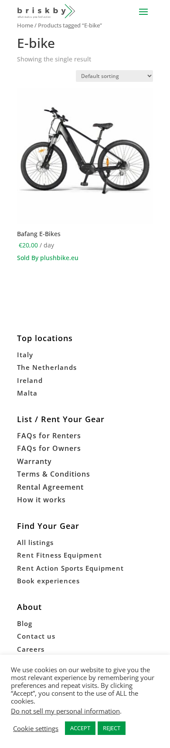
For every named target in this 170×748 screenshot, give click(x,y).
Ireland (30, 380)
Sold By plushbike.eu (47, 258)
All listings (35, 542)
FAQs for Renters (49, 435)
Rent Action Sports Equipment (70, 568)
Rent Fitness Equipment (59, 555)
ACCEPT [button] (80, 728)
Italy (25, 354)
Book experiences (48, 580)
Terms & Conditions (53, 474)
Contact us (36, 636)
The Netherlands (47, 367)
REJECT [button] (111, 728)
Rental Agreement (50, 487)
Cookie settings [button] (35, 728)
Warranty (34, 461)
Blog (24, 623)
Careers (30, 649)
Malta (27, 393)
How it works (41, 499)
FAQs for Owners (49, 448)
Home (25, 25)
